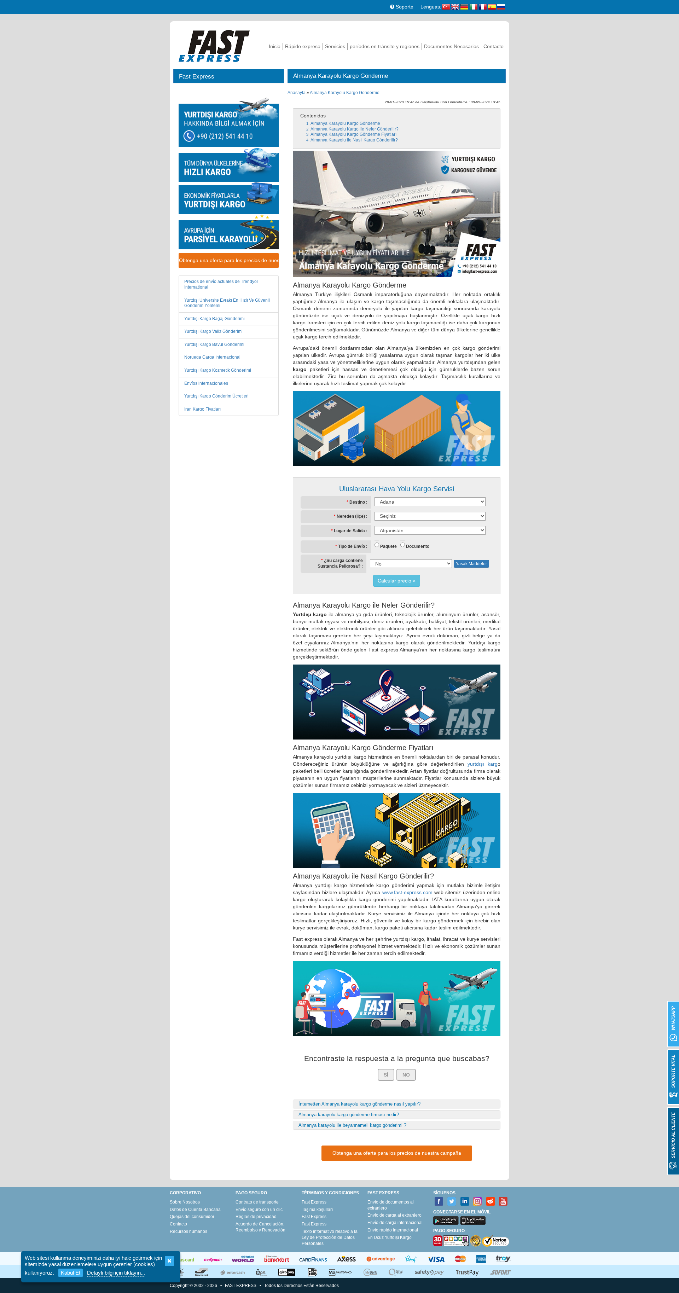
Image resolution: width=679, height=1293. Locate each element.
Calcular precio (394, 581)
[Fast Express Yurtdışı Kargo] (214, 45)
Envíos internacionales (206, 383)
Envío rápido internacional (392, 1230)
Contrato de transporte (257, 1202)
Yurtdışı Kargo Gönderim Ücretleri (216, 396)
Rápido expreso (302, 46)
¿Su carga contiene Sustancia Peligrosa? (340, 563)
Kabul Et (70, 1273)
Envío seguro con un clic (259, 1209)
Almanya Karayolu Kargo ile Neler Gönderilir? (355, 129)
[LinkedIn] (464, 1201)
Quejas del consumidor (192, 1216)
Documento (417, 546)
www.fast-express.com (407, 892)
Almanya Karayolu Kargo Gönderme (344, 92)
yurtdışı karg (483, 764)
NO (406, 1075)
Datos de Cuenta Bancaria (195, 1209)
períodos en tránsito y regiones (384, 46)
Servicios (335, 46)
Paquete (388, 546)
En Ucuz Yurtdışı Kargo (389, 1237)
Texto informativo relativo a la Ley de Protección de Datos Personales (330, 1237)
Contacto (493, 46)
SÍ (386, 1075)
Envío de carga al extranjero (394, 1215)
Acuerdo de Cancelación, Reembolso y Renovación (260, 1227)
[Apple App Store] (473, 1220)
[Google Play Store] (446, 1220)
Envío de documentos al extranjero (390, 1205)
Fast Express (314, 1202)
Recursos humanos (188, 1231)
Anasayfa (297, 92)
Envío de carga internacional (395, 1222)
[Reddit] (490, 1201)
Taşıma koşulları (317, 1209)
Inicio (274, 46)
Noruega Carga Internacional (212, 357)
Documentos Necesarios (451, 46)
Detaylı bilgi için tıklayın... (116, 1273)
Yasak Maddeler (471, 563)
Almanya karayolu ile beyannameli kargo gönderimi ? (352, 1125)
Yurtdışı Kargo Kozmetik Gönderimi (217, 370)
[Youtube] (503, 1201)
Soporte (403, 7)
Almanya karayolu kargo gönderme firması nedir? (348, 1114)
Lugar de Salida (349, 530)
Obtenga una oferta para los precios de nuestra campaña (229, 260)
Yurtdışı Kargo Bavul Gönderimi (214, 344)
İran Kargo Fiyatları (202, 409)
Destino (357, 502)
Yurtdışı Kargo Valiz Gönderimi (213, 331)
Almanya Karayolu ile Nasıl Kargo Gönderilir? (354, 140)
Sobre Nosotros (185, 1202)
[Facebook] (439, 1201)
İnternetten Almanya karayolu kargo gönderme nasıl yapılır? (359, 1104)
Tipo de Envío (351, 546)
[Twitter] (451, 1201)
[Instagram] (477, 1201)
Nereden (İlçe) (351, 516)
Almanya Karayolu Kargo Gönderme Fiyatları (353, 134)
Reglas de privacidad (256, 1216)
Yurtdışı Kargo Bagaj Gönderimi (214, 318)
